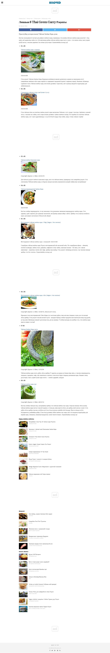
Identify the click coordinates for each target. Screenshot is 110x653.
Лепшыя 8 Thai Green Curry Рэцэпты (39, 436)
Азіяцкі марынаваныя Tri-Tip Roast (38, 451)
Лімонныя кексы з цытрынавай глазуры (39, 529)
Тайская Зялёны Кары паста (29, 329)
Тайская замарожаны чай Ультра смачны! (39, 474)
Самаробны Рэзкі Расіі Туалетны (37, 521)
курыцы (37, 49)
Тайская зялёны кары (27, 49)
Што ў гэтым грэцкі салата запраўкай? (39, 562)
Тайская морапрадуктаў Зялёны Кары (32, 189)
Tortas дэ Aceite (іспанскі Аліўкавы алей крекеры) (42, 584)
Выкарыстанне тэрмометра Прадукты (38, 536)
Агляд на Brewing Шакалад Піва (37, 577)
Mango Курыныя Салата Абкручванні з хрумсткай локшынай (45, 466)
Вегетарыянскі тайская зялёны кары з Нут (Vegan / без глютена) (40, 295)
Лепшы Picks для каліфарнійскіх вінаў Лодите (41, 591)
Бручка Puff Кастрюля (35, 554)
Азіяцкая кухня (22, 18)
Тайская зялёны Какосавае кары (30, 160)
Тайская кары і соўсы (46, 18)
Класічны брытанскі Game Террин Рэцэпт (40, 606)
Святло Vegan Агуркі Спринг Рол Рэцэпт (40, 444)
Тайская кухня (37, 18)
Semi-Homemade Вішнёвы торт (38, 569)
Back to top (55, 645)
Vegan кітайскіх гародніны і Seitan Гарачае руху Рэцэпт (44, 599)
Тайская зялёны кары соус (29, 384)
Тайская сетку (30, 18)
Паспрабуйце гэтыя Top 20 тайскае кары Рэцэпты (42, 421)
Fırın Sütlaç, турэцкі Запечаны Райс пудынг (40, 514)
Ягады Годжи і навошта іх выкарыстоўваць (40, 459)
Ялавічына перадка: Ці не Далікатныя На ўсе (41, 543)
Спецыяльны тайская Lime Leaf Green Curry (35, 92)
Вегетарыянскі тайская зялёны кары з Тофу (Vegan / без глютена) (41, 222)
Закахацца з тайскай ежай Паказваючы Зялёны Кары (42, 429)
